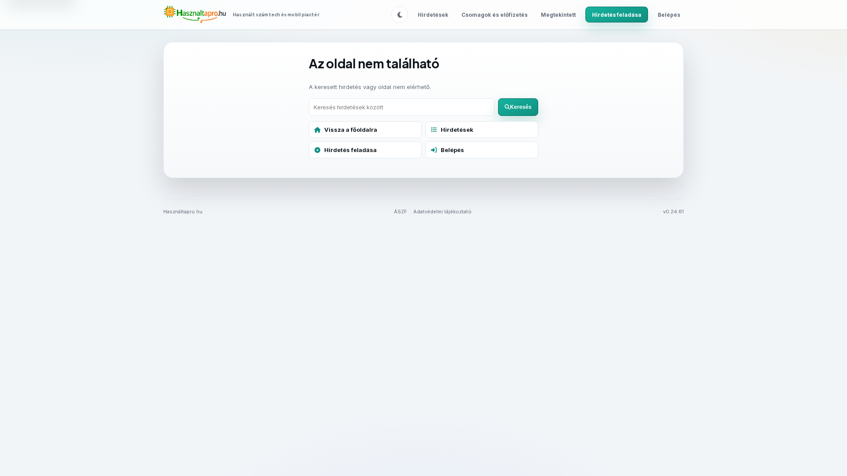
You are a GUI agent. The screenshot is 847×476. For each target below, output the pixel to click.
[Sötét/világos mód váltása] (399, 14)
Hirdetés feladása (616, 14)
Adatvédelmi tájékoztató (442, 211)
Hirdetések (433, 14)
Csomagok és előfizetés (494, 14)
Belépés (669, 14)
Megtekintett (558, 14)
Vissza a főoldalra (350, 129)
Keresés (521, 107)
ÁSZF (400, 211)
